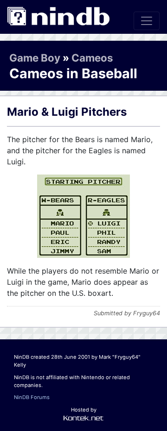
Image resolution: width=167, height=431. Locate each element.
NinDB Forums (32, 397)
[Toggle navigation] (147, 21)
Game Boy (34, 57)
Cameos (92, 57)
